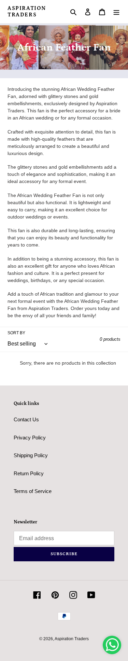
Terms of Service (33, 491)
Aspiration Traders (27, 11)
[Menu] (116, 11)
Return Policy (29, 473)
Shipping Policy (31, 455)
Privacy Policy (30, 437)
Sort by (16, 332)
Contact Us (26, 419)
